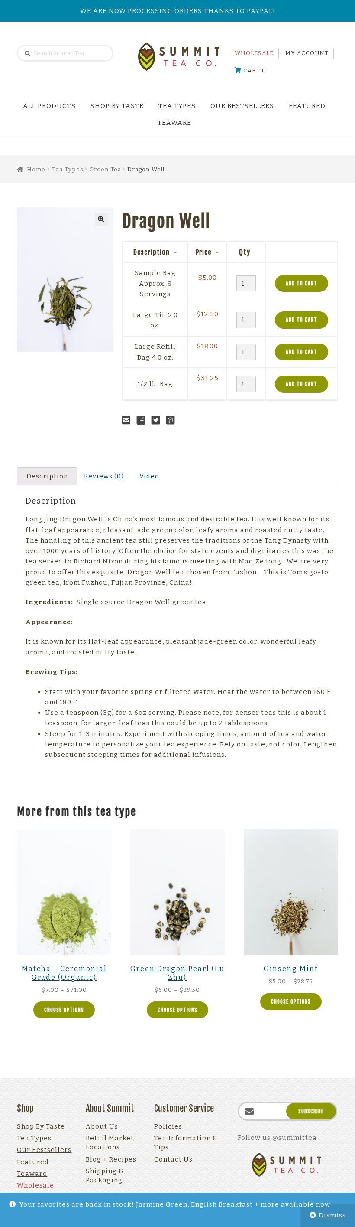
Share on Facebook (143, 420)
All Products (49, 106)
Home (36, 169)
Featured (307, 106)
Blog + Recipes (111, 1159)
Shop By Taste (117, 106)
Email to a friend (128, 420)
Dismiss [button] (332, 1215)
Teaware (174, 123)
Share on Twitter (158, 420)
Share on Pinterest (172, 420)
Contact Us (173, 1159)
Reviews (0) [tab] (104, 476)
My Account (307, 53)
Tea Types (177, 106)
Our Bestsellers (242, 106)
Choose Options (64, 1010)
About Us (102, 1126)
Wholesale (254, 53)
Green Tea (105, 169)
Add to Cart (301, 283)
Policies (168, 1126)
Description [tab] (47, 476)
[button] (101, 219)
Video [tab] (149, 476)
